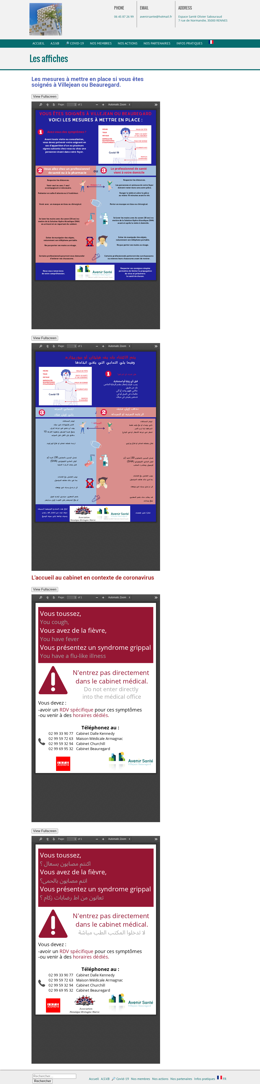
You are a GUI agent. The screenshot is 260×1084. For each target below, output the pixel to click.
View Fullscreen (44, 96)
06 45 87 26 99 (124, 16)
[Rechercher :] (54, 1076)
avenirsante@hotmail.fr (156, 16)
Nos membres (101, 43)
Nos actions (128, 43)
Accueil (38, 43)
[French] (211, 43)
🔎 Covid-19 (74, 43)
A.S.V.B (55, 43)
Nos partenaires (157, 43)
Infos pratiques (190, 43)
